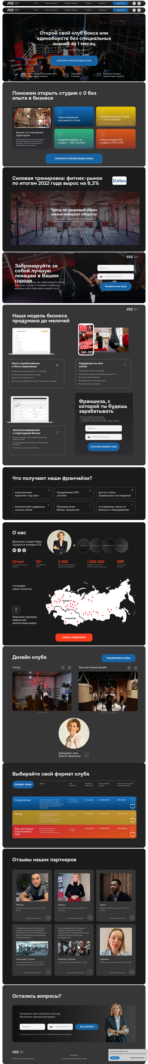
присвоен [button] (31, 617)
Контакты (102, 3)
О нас (36, 3)
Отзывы (88, 3)
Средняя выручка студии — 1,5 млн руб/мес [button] (114, 118)
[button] (121, 3)
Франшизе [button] (19, 617)
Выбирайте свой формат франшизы (70, 755)
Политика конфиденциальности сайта (74, 1059)
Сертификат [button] (74, 1055)
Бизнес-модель (51, 3)
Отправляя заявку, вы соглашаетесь (33, 1034)
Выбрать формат (71, 3)
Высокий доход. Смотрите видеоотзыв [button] (113, 124)
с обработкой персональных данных (58, 1034)
